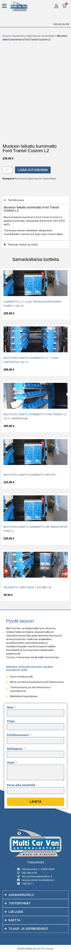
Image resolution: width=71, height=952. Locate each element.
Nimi (10, 707)
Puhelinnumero (18, 735)
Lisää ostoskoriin (33, 170)
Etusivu (7, 36)
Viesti (11, 762)
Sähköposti (15, 749)
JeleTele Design (45, 948)
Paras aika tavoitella (21, 785)
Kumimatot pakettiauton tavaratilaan (34, 36)
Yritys (11, 721)
